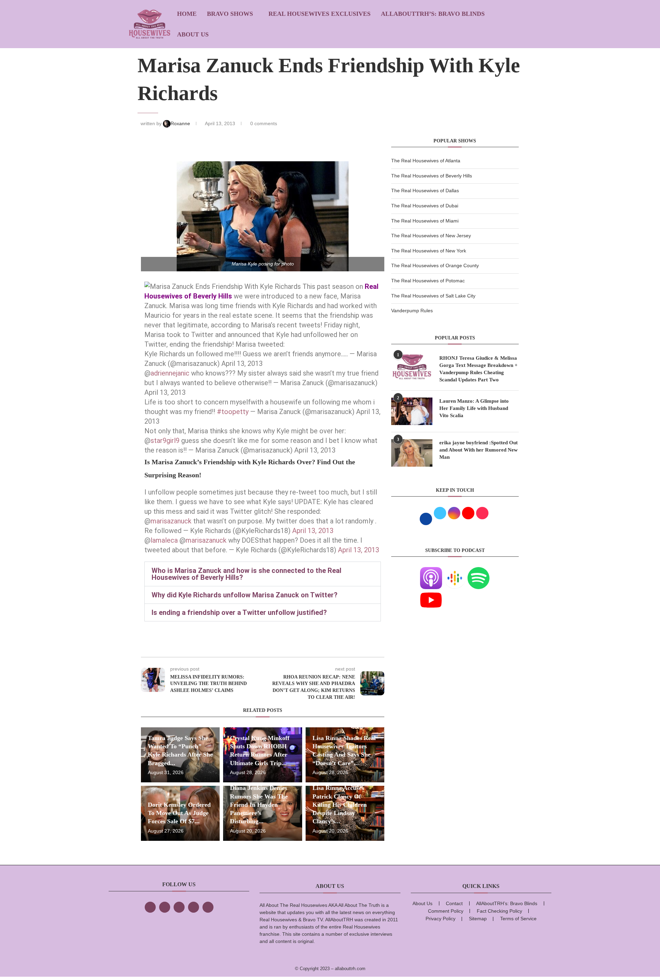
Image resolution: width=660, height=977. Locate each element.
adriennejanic (170, 373)
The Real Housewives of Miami (425, 221)
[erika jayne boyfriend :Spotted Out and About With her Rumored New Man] (411, 453)
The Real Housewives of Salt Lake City (433, 295)
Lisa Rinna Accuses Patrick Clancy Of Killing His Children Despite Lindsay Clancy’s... (339, 804)
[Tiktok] (193, 907)
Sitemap (478, 918)
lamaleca (164, 540)
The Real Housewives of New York (428, 250)
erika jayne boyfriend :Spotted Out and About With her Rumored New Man (478, 450)
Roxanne (180, 123)
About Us (193, 34)
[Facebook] (150, 907)
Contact (454, 903)
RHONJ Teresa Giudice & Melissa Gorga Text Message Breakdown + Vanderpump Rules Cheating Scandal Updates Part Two (478, 368)
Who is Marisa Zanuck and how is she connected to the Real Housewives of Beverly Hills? (246, 574)
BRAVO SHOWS (230, 13)
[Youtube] (431, 593)
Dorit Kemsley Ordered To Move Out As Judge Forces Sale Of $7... (179, 813)
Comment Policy (445, 911)
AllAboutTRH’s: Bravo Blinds (433, 13)
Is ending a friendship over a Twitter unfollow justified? (239, 612)
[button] (263, 574)
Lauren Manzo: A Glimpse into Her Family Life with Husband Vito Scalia (474, 408)
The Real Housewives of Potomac (428, 280)
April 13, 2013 (312, 531)
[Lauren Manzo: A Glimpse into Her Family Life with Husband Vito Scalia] (411, 411)
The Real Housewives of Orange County (435, 265)
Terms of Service (518, 918)
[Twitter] (164, 907)
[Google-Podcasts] (455, 571)
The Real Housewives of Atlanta (425, 160)
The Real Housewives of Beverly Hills (431, 175)
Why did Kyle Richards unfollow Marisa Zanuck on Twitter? (245, 595)
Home (187, 13)
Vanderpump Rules (412, 310)
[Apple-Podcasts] (431, 571)
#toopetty (233, 412)
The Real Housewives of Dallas (425, 190)
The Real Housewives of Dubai (424, 205)
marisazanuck (171, 521)
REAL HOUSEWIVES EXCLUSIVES (319, 13)
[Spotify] (479, 571)
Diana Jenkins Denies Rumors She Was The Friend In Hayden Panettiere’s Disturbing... (259, 804)
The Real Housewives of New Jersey (431, 235)
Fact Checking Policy (499, 911)
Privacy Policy (440, 918)
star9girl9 (165, 440)
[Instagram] (179, 907)
